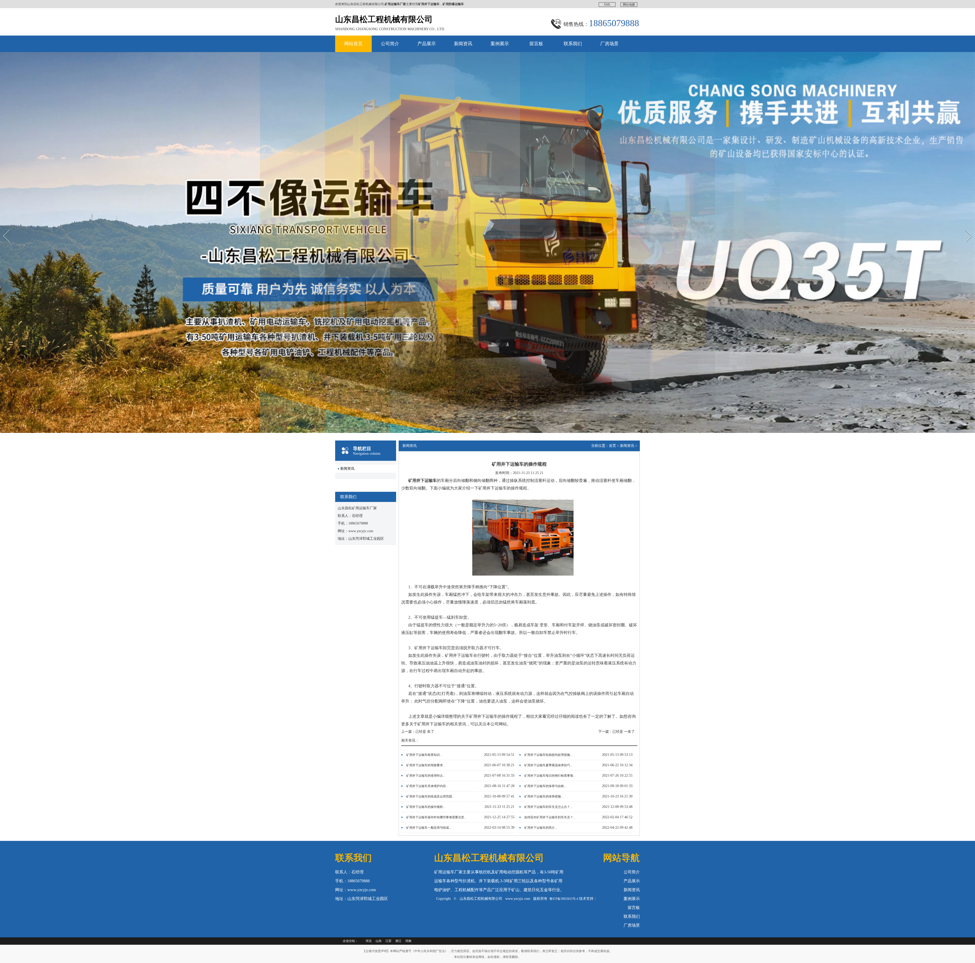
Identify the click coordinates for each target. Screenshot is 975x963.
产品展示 (426, 43)
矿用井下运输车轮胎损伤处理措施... (548, 755)
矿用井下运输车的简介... (540, 827)
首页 (612, 446)
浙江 (398, 941)
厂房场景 (609, 43)
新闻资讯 (463, 43)
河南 (408, 941)
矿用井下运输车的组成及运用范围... (430, 796)
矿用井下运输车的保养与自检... (545, 786)
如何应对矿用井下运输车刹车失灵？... (549, 817)
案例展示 (500, 43)
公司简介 (390, 43)
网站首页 (353, 43)
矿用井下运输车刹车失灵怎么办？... (548, 807)
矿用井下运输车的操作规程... (425, 807)
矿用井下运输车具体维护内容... (427, 786)
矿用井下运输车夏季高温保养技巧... (548, 765)
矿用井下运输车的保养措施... (543, 796)
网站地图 (629, 4)
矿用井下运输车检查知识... (424, 755)
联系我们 (573, 43)
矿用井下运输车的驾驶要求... (425, 765)
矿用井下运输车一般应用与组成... (428, 827)
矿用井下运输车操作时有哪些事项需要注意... (436, 817)
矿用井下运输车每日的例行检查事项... (549, 775)
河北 (369, 941)
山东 (379, 941)
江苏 (388, 941)
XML (607, 4)
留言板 (536, 43)
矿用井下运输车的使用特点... (425, 775)
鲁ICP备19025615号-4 (563, 899)
